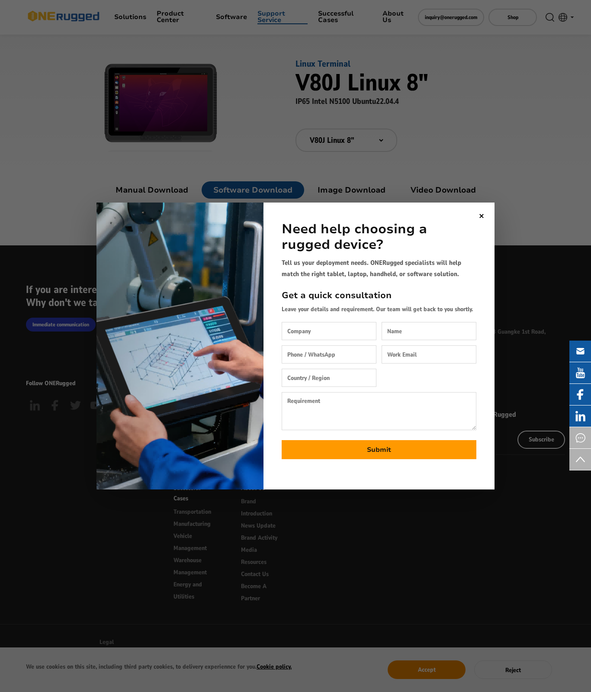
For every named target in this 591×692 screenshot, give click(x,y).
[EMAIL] (580, 351)
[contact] (580, 437)
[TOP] (580, 459)
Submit (379, 449)
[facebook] (580, 394)
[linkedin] (580, 416)
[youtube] (580, 372)
